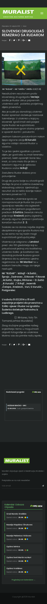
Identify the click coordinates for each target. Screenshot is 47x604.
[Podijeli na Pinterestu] (19, 40)
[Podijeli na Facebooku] (9, 40)
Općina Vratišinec (14, 568)
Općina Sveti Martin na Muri (18, 557)
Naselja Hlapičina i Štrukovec (19, 524)
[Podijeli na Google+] (24, 40)
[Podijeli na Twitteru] (14, 40)
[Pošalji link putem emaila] (29, 40)
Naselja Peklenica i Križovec (18, 535)
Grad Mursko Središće (16, 514)
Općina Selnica (13, 546)
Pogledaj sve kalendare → (23, 580)
